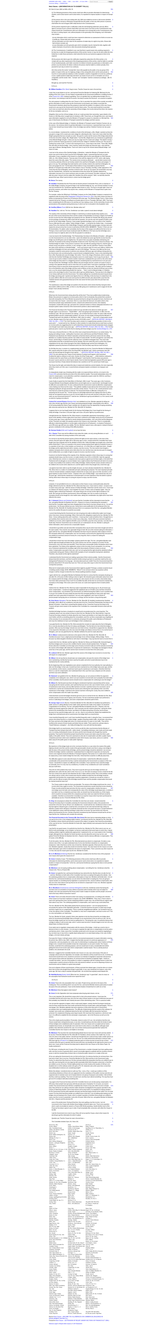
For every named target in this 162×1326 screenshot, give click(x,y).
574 (112, 1102)
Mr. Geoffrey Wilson (55, 207)
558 (112, 354)
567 (112, 788)
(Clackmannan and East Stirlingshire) (71, 888)
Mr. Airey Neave (54, 600)
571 (112, 993)
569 (112, 889)
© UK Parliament (77, 1323)
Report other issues (65, 1323)
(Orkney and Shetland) (65, 500)
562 (112, 548)
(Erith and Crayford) (67, 430)
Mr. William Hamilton (55, 89)
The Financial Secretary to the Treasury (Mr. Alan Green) (66, 817)
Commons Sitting (53, 3)
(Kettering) (64, 854)
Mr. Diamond (53, 676)
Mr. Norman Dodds (55, 430)
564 (112, 644)
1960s (64, 1)
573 (112, 1085)
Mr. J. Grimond (53, 500)
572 (112, 1040)
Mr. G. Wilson (53, 635)
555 (112, 214)
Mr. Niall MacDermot (55, 974)
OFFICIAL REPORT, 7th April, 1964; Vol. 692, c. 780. (92, 327)
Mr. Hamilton (53, 183)
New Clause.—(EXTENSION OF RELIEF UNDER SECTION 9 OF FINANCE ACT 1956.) (82, 1320)
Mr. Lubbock (53, 653)
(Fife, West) (65, 89)
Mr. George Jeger (54, 703)
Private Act (64, 1040)
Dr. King (51, 801)
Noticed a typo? (53, 1323)
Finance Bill (52, 374)
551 (112, 9)
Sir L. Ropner (53, 433)
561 (112, 502)
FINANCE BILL (64, 3)
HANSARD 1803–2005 (55, 1)
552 (112, 72)
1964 (69, 1)
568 (112, 834)
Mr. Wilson (52, 658)
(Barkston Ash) (71, 401)
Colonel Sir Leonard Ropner (58, 401)
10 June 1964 (84, 1)
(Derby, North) (66, 974)
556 (112, 257)
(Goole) (62, 703)
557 (112, 310)
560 (112, 452)
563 (112, 595)
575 (112, 1125)
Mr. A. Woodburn (54, 888)
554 (112, 166)
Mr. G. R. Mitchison (55, 854)
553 (112, 118)
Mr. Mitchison (53, 868)
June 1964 (76, 1)
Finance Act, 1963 (58, 96)
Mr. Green (52, 859)
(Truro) (64, 207)
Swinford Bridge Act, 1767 (104, 329)
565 (112, 692)
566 (112, 738)
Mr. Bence (52, 180)
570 (112, 940)
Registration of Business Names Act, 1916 (81, 196)
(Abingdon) (62, 600)
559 (112, 403)
